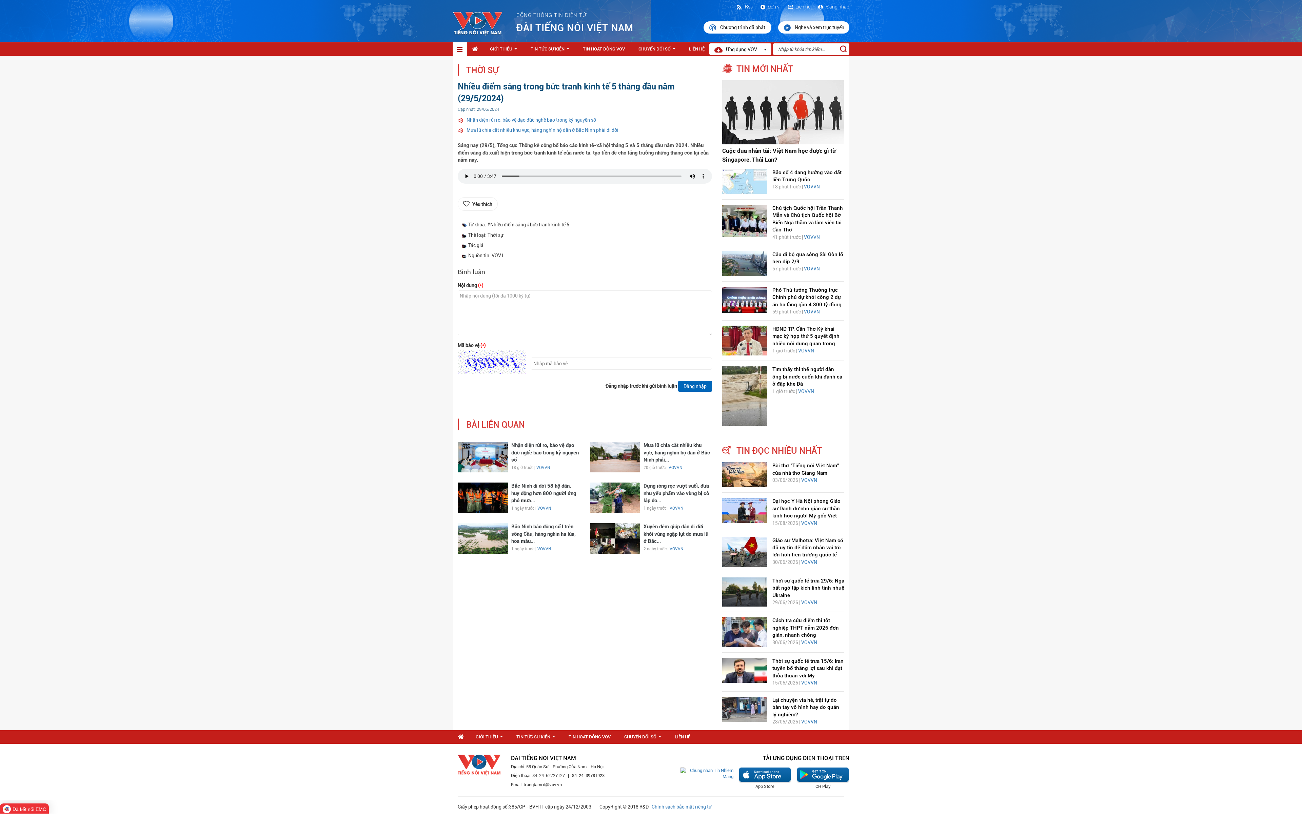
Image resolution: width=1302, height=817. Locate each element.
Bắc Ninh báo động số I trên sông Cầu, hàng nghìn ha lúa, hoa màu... (543, 534)
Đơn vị (774, 6)
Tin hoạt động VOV (604, 49)
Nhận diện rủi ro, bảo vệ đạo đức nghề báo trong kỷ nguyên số (531, 120)
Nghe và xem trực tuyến (819, 27)
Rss (748, 6)
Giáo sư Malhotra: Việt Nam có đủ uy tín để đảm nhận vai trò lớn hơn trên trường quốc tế (807, 547)
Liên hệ (802, 6)
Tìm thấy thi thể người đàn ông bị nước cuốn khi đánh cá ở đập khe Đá (807, 376)
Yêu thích (482, 204)
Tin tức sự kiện (551, 50)
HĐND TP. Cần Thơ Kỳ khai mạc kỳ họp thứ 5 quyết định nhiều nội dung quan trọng (806, 336)
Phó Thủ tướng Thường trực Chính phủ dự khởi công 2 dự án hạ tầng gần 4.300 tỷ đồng (807, 297)
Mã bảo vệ (472, 345)
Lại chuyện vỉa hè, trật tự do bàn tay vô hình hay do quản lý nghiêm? (805, 707)
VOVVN (543, 467)
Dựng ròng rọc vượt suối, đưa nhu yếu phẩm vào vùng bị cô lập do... (676, 493)
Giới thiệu (505, 50)
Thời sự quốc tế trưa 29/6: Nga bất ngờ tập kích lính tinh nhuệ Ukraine (808, 588)
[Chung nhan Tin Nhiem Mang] (706, 773)
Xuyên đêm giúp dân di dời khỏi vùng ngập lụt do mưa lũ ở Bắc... (676, 534)
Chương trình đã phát (743, 27)
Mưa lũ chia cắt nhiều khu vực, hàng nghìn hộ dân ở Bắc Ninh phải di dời (542, 130)
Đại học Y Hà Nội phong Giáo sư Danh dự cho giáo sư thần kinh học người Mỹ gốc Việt (806, 508)
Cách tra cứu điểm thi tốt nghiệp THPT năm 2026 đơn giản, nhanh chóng (805, 627)
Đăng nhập (837, 6)
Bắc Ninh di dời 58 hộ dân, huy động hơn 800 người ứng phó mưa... (543, 493)
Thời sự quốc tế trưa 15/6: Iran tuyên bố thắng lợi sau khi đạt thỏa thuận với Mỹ (808, 668)
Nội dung (471, 285)
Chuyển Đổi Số (658, 50)
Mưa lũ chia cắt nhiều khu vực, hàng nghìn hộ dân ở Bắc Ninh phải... (677, 452)
